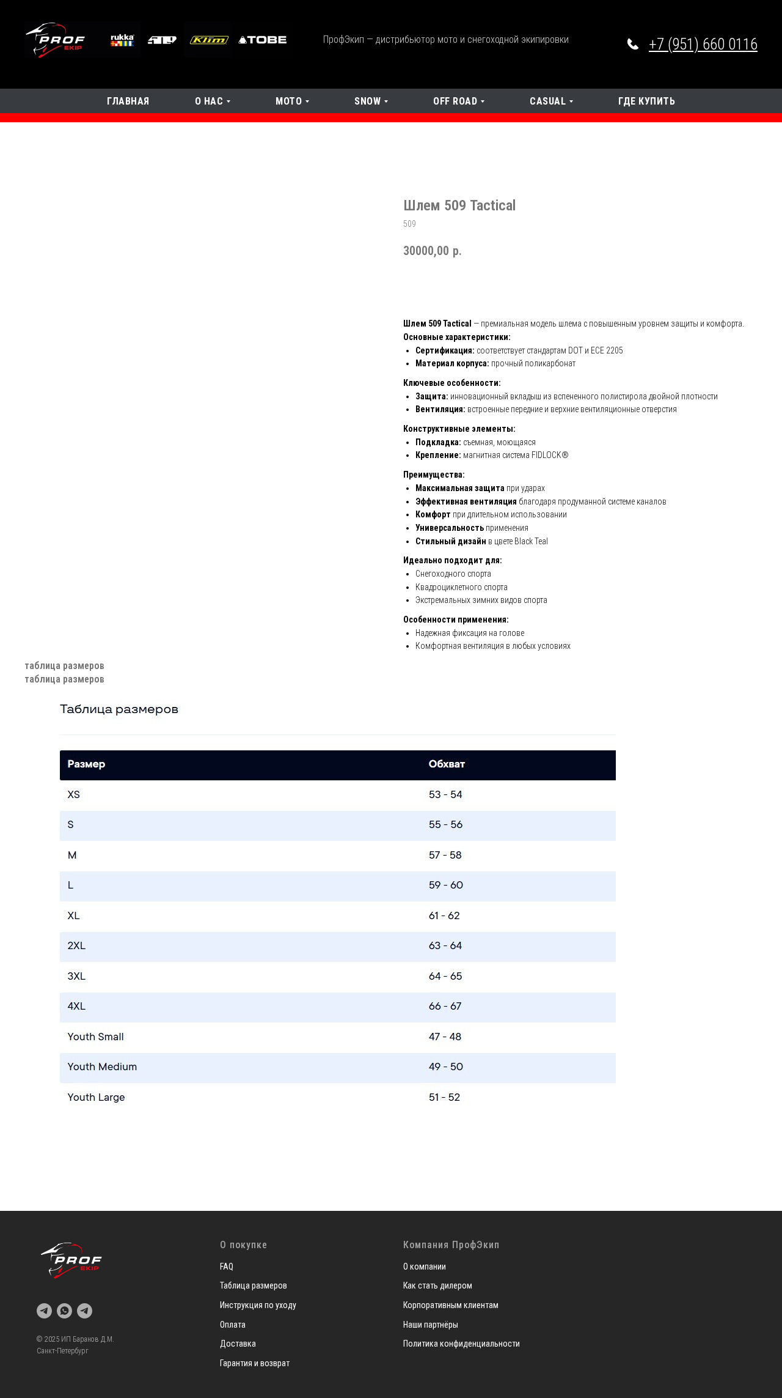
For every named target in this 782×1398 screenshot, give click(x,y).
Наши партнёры (430, 1325)
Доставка (238, 1343)
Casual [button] (548, 101)
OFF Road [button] (455, 101)
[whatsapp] (64, 1310)
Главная (128, 101)
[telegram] (44, 1310)
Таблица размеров (253, 1285)
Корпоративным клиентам (451, 1305)
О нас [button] (209, 101)
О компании (424, 1266)
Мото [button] (289, 101)
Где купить (646, 101)
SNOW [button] (367, 101)
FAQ (226, 1266)
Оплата (233, 1325)
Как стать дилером (437, 1285)
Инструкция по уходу (258, 1305)
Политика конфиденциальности (461, 1343)
